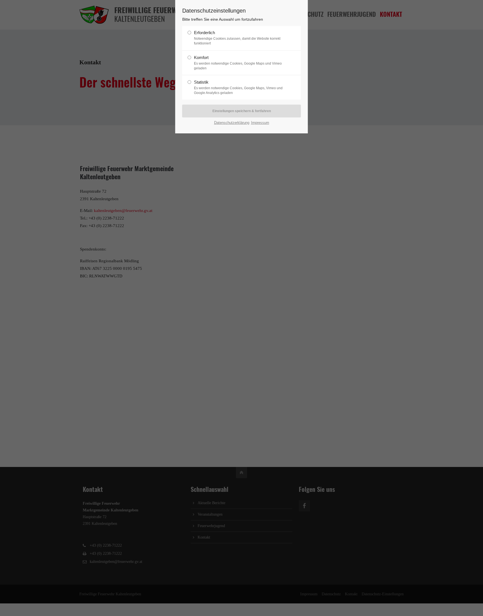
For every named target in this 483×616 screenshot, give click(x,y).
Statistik (238, 87)
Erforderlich (237, 37)
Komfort (238, 62)
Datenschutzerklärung (231, 123)
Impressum (260, 123)
